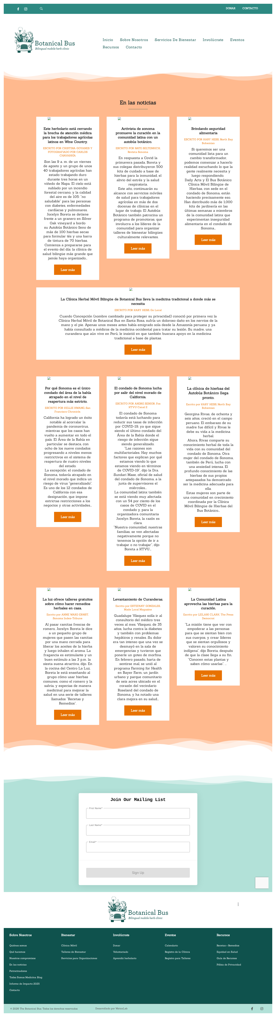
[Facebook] (18, 9)
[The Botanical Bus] (45, 40)
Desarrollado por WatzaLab (111, 1008)
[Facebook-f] (252, 1009)
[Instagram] (26, 9)
